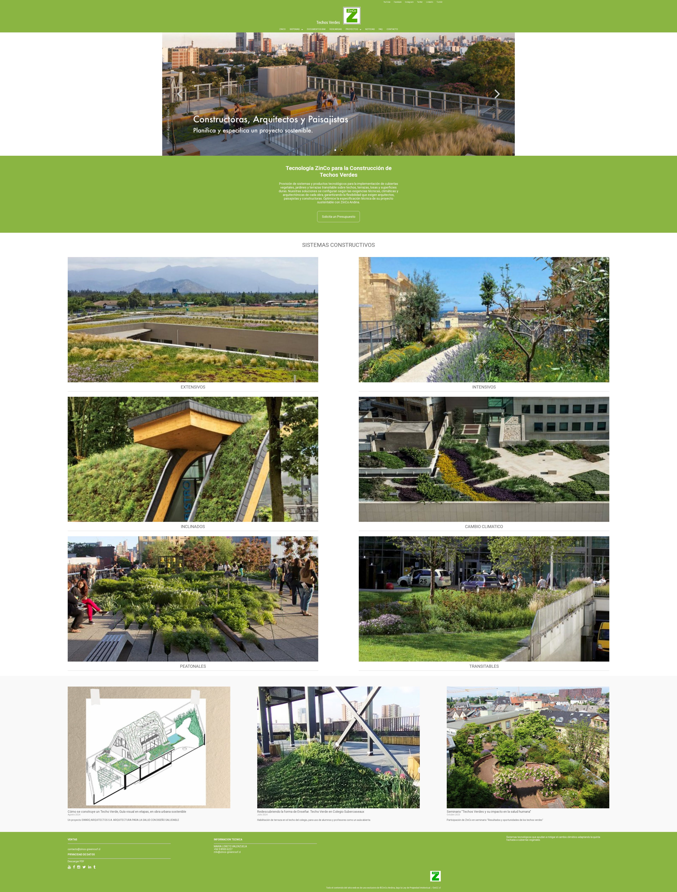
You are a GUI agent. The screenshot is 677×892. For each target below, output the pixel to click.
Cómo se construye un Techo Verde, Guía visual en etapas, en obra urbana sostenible (127, 811)
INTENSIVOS (484, 387)
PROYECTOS (352, 29)
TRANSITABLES (484, 666)
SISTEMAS (295, 29)
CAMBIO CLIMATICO (484, 526)
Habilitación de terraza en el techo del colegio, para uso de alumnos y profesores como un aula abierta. (314, 820)
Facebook (397, 2)
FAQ (381, 29)
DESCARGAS (336, 29)
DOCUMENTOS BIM (316, 29)
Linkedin (429, 2)
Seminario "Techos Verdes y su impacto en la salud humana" (489, 811)
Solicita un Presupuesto (338, 216)
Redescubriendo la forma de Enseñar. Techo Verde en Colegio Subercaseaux (310, 811)
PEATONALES (193, 666)
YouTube (387, 2)
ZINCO (282, 29)
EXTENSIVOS (193, 387)
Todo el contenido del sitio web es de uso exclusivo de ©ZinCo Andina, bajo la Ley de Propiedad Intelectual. (378, 888)
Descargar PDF (76, 861)
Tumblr (440, 2)
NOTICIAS (370, 29)
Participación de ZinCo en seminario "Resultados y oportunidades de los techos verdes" (495, 820)
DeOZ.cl (437, 888)
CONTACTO (392, 29)
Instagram (409, 2)
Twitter (420, 2)
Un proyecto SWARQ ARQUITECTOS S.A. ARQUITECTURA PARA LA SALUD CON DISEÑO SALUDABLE (123, 820)
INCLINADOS (193, 526)
